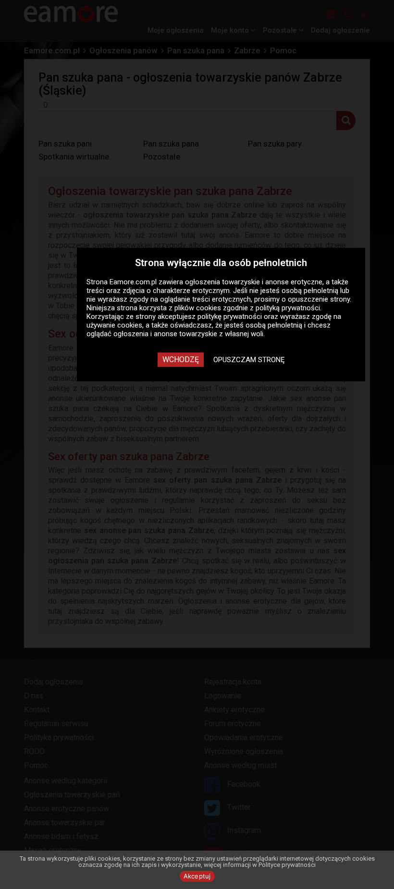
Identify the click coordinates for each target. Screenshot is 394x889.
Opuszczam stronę (249, 359)
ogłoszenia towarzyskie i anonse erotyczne (253, 282)
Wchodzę (180, 359)
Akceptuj (197, 876)
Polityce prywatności (287, 864)
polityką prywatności (288, 308)
